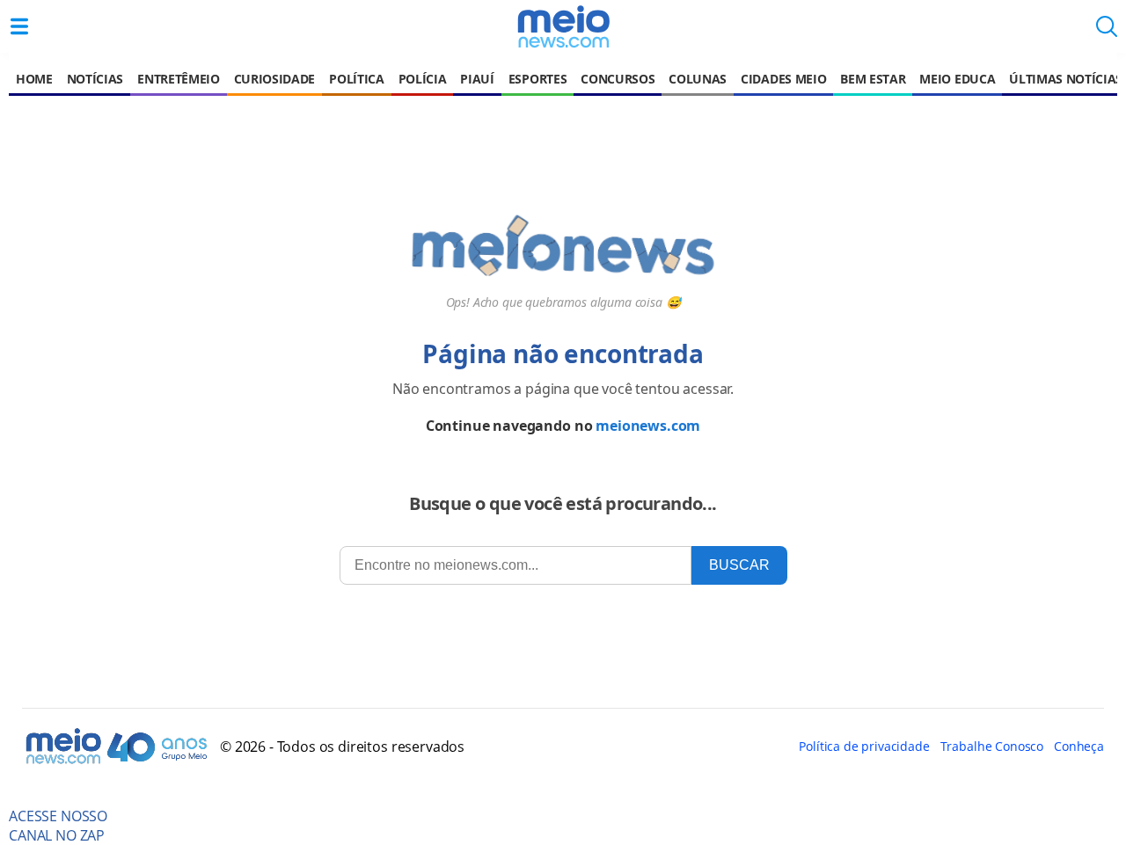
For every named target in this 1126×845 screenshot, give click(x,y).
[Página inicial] (563, 26)
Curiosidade (274, 78)
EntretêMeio (178, 78)
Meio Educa (957, 78)
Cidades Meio (783, 78)
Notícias (95, 78)
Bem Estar (872, 78)
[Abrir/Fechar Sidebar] (19, 26)
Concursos (617, 78)
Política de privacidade (864, 746)
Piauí (477, 78)
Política (356, 78)
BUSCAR (739, 564)
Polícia (422, 78)
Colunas (698, 78)
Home (34, 78)
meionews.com (648, 425)
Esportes (537, 78)
